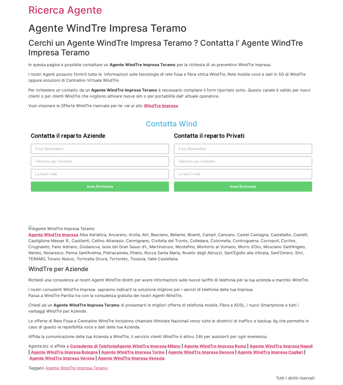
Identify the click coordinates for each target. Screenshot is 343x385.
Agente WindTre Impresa (53, 234)
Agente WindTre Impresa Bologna (64, 352)
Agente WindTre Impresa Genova (201, 352)
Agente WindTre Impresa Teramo (76, 367)
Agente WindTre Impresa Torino (133, 352)
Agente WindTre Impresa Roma (215, 346)
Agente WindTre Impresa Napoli (281, 346)
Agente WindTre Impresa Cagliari (270, 352)
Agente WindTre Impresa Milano (149, 346)
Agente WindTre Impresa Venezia (131, 358)
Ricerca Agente (65, 10)
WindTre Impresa (161, 105)
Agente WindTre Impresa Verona (61, 358)
